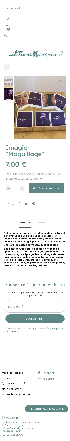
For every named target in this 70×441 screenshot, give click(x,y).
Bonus (41, 222)
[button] (18, 107)
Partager (19, 204)
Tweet (26, 204)
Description (25, 222)
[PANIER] (6, 26)
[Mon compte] (5, 35)
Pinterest (33, 204)
